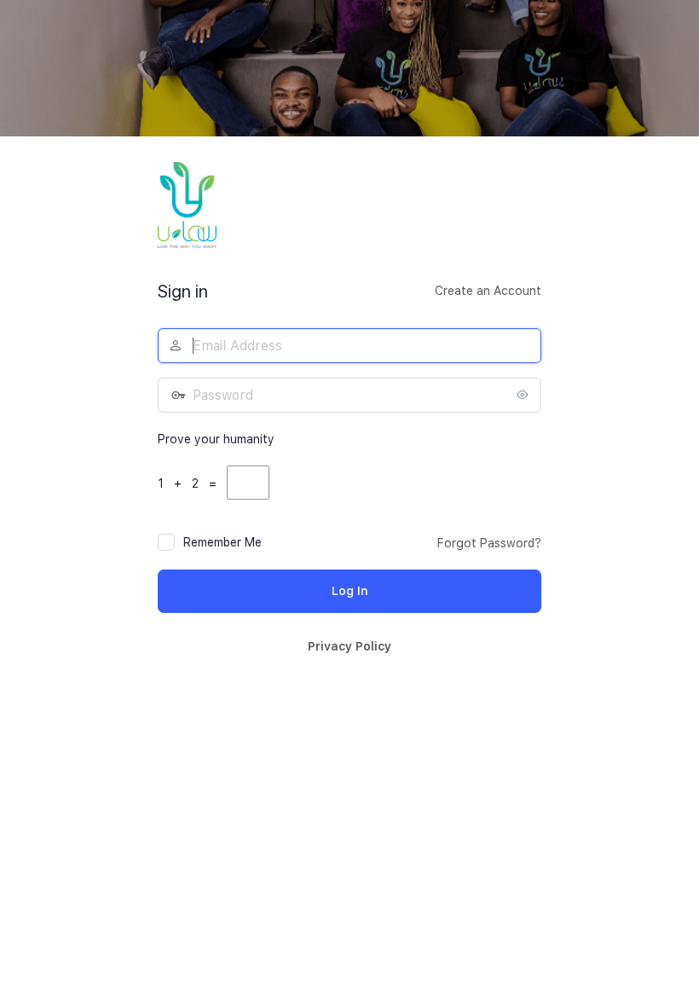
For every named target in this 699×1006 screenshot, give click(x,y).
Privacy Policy (349, 646)
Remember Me (222, 542)
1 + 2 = (190, 483)
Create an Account (488, 291)
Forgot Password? (489, 543)
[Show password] (524, 395)
